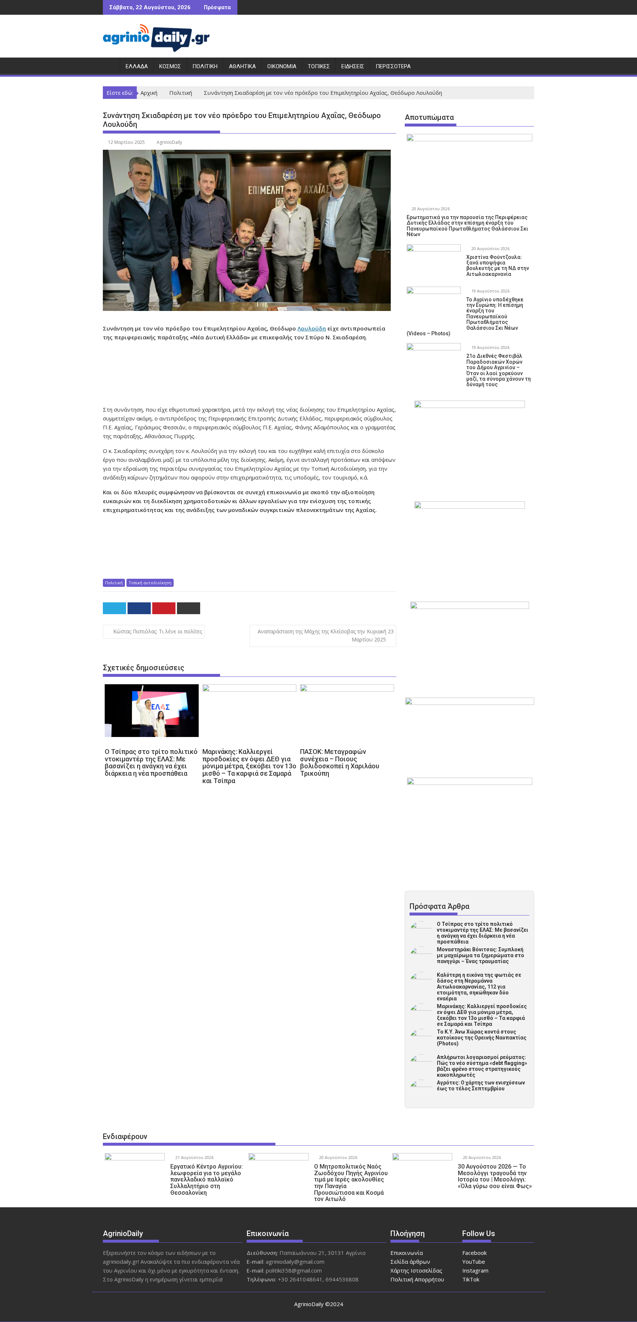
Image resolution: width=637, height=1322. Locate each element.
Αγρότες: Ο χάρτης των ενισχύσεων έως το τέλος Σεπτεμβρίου (481, 1085)
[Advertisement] (250, 373)
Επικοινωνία (406, 1252)
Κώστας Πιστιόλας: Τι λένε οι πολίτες (157, 631)
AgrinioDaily (169, 142)
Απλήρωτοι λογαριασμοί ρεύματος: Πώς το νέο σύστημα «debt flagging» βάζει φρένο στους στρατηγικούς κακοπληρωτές (482, 1066)
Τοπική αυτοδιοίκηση (150, 582)
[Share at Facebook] (139, 608)
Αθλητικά (242, 66)
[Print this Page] (188, 608)
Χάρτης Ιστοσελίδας (416, 1270)
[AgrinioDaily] (110, 65)
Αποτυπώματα (429, 117)
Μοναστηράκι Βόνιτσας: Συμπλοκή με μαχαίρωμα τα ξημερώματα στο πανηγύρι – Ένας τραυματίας (480, 955)
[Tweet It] (114, 608)
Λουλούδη (311, 328)
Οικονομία (281, 66)
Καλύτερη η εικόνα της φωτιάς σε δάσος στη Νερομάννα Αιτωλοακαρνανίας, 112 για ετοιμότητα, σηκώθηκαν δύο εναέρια (479, 986)
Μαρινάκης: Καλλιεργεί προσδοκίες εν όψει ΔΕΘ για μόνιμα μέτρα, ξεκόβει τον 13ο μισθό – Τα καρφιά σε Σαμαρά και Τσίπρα (482, 1015)
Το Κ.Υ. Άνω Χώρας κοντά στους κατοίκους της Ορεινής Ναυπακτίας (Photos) (481, 1037)
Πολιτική (204, 66)
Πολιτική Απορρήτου (417, 1279)
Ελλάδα (137, 66)
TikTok (470, 1279)
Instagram (475, 1270)
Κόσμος (170, 66)
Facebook (474, 1252)
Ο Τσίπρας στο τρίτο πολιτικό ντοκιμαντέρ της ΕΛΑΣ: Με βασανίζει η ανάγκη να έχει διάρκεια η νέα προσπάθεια (482, 933)
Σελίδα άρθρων (410, 1261)
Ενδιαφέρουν (125, 1136)
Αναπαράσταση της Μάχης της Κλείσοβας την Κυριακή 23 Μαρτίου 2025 (326, 635)
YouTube (473, 1261)
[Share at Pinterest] (163, 608)
